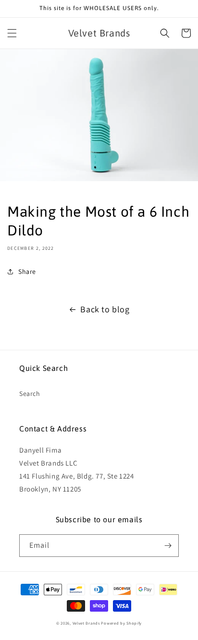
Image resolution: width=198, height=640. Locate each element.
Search (29, 393)
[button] (12, 33)
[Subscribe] (167, 545)
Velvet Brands (86, 623)
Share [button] (27, 271)
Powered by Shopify (121, 623)
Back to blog (104, 309)
